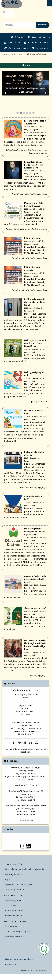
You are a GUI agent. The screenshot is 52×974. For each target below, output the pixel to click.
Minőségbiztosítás (13, 874)
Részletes (25, 715)
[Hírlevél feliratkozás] (16, 2)
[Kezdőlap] (8, 14)
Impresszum (10, 964)
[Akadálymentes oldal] (8, 2)
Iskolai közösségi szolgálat (17, 931)
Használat (14, 42)
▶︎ (47, 93)
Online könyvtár (18, 48)
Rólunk (19, 37)
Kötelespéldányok (13, 916)
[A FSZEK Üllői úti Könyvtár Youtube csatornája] (28, 846)
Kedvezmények (25, 820)
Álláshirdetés (11, 926)
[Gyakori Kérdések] (12, 2)
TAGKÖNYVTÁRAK (16, 54)
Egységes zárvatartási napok (18, 884)
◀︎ (5, 93)
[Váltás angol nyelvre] (3, 6)
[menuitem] (17, 37)
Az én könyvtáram (13, 905)
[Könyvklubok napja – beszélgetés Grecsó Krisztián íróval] (25, 83)
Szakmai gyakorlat (13, 937)
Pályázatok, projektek (15, 900)
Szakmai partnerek (14, 910)
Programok (42, 48)
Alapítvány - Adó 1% (14, 889)
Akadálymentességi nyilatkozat (19, 959)
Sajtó (7, 879)
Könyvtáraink (40, 37)
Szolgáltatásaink (38, 42)
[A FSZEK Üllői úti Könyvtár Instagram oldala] (22, 846)
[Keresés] (3, 2)
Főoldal (4, 54)
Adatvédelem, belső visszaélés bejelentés (24, 869)
